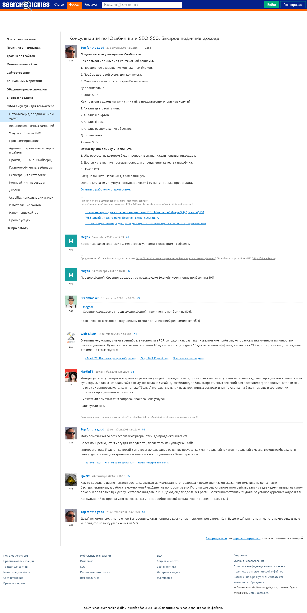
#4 (135, 334)
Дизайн (14, 190)
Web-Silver (88, 333)
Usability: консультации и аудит (32, 197)
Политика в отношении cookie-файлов (258, 571)
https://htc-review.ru (264, 258)
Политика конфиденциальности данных (259, 566)
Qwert (85, 476)
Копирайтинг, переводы (27, 182)
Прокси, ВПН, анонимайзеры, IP (32, 160)
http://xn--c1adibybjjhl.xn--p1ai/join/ (141, 417)
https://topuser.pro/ (92, 204)
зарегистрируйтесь (246, 538)
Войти (271, 4)
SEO (82, 567)
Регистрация (293, 4)
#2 (129, 271)
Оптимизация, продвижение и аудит (31, 116)
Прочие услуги (19, 220)
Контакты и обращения (249, 582)
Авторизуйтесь (216, 538)
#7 (128, 476)
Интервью (86, 561)
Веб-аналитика (89, 578)
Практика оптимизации (24, 47)
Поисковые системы (21, 39)
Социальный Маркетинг (24, 81)
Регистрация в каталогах (27, 175)
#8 (143, 512)
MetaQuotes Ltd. (259, 593)
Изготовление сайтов (25, 205)
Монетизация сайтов (22, 64)
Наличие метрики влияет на (153, 462)
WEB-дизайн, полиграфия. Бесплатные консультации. (122, 218)
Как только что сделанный (119, 462)
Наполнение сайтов (23, 212)
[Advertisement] (153, 21)
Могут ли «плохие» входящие (189, 358)
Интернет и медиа (168, 572)
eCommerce (164, 578)
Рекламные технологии (95, 572)
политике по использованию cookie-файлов (192, 608)
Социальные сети (168, 561)
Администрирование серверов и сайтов (31, 150)
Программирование (24, 140)
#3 (138, 298)
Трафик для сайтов (21, 56)
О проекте (240, 555)
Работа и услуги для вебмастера (30, 106)
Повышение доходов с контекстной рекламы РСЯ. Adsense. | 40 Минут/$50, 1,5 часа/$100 (144, 212)
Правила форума (14, 583)
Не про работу (17, 228)
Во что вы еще (93, 462)
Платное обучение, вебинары (31, 167)
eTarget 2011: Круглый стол (154, 358)
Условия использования (249, 561)
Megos (85, 237)
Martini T (87, 371)
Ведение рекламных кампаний (31, 125)
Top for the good (92, 47)
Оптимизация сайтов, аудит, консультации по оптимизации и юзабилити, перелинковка (145, 223)
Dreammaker (90, 298)
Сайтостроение (18, 72)
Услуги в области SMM (25, 133)
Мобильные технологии (95, 555)
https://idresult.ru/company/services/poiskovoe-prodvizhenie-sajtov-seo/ (175, 258)
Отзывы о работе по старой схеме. (106, 189)
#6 (143, 429)
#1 (127, 237)
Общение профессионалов (27, 89)
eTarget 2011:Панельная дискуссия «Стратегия (110, 358)
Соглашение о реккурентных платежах (258, 577)
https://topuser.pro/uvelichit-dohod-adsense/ (167, 204)
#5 (132, 371)
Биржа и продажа (20, 97)
